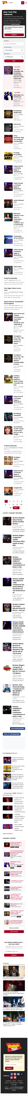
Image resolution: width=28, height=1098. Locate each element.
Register (14, 2)
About (14, 1081)
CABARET (11, 2)
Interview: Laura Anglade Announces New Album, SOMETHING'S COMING (13, 993)
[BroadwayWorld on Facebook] (11, 1074)
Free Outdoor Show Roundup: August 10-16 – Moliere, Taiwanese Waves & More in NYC (12, 1024)
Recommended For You (10, 753)
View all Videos (7, 833)
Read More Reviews (17, 728)
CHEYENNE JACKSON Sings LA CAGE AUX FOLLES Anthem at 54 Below (19, 818)
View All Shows (14, 928)
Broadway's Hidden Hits (18, 112)
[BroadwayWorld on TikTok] (21, 1074)
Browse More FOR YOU (13, 793)
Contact (19, 1081)
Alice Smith (17, 267)
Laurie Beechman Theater (16, 448)
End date (7, 54)
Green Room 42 (18, 81)
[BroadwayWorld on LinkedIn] (18, 1074)
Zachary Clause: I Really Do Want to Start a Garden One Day (18, 380)
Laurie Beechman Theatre (17, 100)
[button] (22, 2)
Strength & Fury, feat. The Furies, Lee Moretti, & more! (19, 339)
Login (19, 2)
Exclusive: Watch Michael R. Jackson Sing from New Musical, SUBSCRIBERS (13, 978)
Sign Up (14, 35)
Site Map (14, 1084)
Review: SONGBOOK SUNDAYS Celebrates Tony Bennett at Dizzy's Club (19, 562)
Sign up (14, 955)
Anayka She (18, 488)
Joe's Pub (20, 126)
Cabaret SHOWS (9, 838)
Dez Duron (17, 124)
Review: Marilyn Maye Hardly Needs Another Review (18, 521)
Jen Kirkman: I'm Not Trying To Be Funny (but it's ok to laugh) (18, 430)
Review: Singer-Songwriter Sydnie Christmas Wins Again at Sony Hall (19, 540)
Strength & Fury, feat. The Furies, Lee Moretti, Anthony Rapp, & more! (19, 359)
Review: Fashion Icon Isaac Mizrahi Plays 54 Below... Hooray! (19, 607)
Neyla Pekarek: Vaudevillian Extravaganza (13, 302)
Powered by (7, 24)
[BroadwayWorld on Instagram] (15, 1074)
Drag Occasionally (10, 278)
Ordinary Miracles (10, 446)
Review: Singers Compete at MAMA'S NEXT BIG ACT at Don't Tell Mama (19, 669)
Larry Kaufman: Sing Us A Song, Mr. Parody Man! (19, 138)
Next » (16, 508)
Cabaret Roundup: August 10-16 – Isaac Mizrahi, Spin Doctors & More (13, 1008)
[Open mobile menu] (26, 2)
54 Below (20, 114)
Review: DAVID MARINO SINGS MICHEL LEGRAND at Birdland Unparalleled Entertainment (19, 627)
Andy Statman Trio (19, 201)
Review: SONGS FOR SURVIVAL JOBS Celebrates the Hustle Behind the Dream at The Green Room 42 (19, 586)
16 (10, 508)
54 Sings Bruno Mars (18, 154)
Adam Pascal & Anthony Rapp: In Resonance (18, 169)
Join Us (7, 1083)
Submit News (14, 1083)
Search (6, 41)
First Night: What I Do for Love (12, 289)
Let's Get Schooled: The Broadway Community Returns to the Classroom (18, 74)
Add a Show (14, 931)
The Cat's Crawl (13, 305)
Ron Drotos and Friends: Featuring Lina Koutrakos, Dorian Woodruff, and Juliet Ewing (19, 319)
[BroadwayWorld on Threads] (11, 1077)
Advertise (8, 1081)
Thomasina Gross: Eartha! (19, 237)
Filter (14, 61)
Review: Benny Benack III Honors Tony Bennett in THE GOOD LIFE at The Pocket (18, 649)
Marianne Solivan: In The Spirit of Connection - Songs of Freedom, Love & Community (18, 219)
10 (21, 504)
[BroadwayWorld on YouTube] (15, 1077)
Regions (21, 1083)
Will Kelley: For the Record (19, 96)
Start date (7, 47)
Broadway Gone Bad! (17, 414)
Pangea (20, 326)
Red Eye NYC (12, 280)
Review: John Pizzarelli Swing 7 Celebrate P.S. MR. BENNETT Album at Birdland (19, 690)
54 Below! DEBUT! (17, 458)
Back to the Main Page (11, 734)
